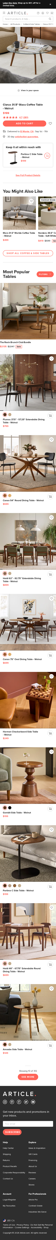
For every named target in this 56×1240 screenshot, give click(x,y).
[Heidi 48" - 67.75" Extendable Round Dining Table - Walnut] (28, 931)
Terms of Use (9, 1225)
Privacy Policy (23, 1225)
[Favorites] (47, 13)
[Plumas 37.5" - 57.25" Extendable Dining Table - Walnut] (28, 382)
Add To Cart (24, 123)
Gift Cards (33, 1154)
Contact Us (8, 1179)
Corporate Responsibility (14, 1173)
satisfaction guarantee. (27, 137)
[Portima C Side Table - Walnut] (28, 853)
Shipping (7, 1154)
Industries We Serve (37, 1212)
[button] (38, 13)
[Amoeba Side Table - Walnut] (28, 1012)
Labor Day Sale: (10, 3)
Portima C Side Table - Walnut (32, 155)
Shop (46, 1228)
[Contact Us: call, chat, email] (38, 13)
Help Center (8, 1148)
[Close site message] (50, 4)
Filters (43, 274)
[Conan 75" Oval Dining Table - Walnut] (28, 622)
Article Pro (33, 1200)
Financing (33, 1160)
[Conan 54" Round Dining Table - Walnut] (28, 463)
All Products (15, 24)
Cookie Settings (22, 1228)
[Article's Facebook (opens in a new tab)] (19, 1102)
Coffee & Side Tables (31, 24)
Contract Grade (35, 1206)
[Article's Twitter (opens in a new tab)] (26, 1102)
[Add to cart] (47, 156)
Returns (6, 1160)
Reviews (32, 1173)
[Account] (43, 13)
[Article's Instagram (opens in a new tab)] (5, 1102)
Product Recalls (10, 1166)
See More (28, 1077)
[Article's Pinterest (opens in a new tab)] (12, 1102)
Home (5, 24)
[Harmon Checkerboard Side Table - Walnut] (28, 700)
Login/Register (9, 1200)
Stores (31, 1185)
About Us (33, 1166)
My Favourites (9, 1206)
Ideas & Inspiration (37, 1148)
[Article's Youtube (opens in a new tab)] (33, 1102)
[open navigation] (5, 12)
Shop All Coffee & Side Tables (28, 253)
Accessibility (36, 1228)
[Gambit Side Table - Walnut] (28, 775)
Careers (32, 1179)
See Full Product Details (28, 175)
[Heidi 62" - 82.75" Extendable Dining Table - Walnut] (28, 541)
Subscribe (12, 1132)
